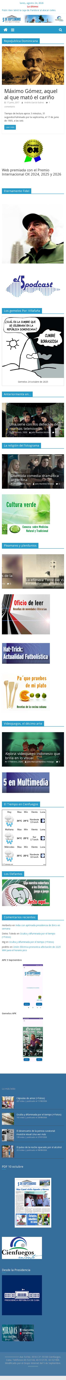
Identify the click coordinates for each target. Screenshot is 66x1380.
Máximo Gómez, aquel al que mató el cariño (30, 94)
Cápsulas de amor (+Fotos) (30, 1098)
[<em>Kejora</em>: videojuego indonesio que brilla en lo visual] (33, 733)
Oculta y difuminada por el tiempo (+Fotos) (31, 941)
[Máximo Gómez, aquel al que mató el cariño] (33, 48)
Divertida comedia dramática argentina (29, 477)
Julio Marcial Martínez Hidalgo (40, 761)
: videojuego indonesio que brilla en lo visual (32, 755)
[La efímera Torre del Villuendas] (33, 555)
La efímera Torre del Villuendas (31, 579)
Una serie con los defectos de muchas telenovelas (29, 426)
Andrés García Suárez (34, 102)
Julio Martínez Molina (36, 432)
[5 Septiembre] (5, 29)
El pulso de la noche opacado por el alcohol (39, 1147)
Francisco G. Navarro (40, 583)
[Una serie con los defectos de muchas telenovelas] (33, 404)
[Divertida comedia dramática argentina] (33, 455)
